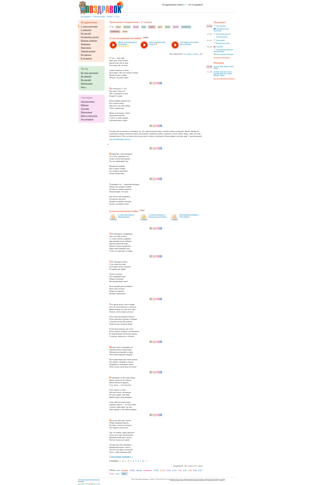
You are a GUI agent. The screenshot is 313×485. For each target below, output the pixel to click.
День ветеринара (222, 37)
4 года (174, 470)
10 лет (111, 473)
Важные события (89, 40)
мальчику (124, 470)
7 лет (190, 470)
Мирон (226, 66)
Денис (229, 71)
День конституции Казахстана (221, 29)
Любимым (85, 44)
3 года (168, 470)
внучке (175, 27)
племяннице (186, 27)
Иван (221, 73)
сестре (125, 31)
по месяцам (147, 470)
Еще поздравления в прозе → (120, 139)
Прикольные (87, 83)
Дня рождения (87, 101)
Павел (232, 66)
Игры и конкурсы (89, 116)
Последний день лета (223, 34)
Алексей (216, 66)
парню (118, 27)
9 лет (200, 470)
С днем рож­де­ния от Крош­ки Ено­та (126, 216)
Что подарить (87, 119)
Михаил (216, 75)
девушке (127, 27)
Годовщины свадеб (90, 37)
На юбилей (86, 76)
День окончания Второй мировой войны (223, 50)
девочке (139, 470)
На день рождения (89, 73)
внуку (167, 27)
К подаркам (86, 58)
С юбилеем (86, 30)
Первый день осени (222, 43)
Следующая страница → (121, 456)
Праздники (86, 47)
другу (160, 27)
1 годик (156, 470)
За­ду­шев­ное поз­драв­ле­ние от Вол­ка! (189, 43)
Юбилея (85, 105)
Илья (221, 66)
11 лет (117, 473)
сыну (143, 27)
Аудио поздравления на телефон (125, 38)
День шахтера (221, 26)
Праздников (86, 112)
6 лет (185, 470)
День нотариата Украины (224, 54)
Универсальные (88, 51)
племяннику (114, 31)
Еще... (84, 87)
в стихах (195, 54)
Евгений (216, 73)
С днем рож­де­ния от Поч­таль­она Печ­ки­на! (157, 216)
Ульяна (216, 68)
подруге (152, 27)
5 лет (180, 470)
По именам (86, 55)
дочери (136, 27)
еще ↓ (124, 473)
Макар (229, 73)
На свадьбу (86, 33)
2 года (162, 470)
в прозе (188, 54)
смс (184, 54)
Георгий (216, 71)
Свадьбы (85, 108)
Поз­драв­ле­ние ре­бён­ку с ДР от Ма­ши (189, 216)
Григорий (223, 71)
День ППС (219, 46)
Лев (225, 73)
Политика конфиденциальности (89, 479)
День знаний (220, 40)
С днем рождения (89, 26)
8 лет (195, 470)
